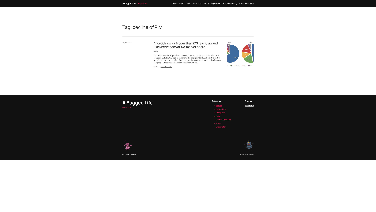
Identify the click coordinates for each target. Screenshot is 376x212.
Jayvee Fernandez (166, 67)
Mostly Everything (223, 120)
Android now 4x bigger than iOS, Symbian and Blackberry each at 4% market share (186, 45)
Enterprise (220, 112)
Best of (219, 105)
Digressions (221, 109)
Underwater (221, 127)
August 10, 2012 (127, 42)
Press (218, 123)
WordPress (250, 154)
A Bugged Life (129, 3)
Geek (156, 51)
